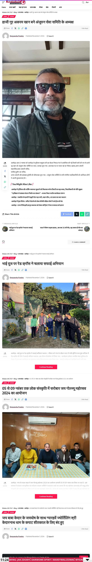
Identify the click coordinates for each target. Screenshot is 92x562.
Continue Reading (46, 367)
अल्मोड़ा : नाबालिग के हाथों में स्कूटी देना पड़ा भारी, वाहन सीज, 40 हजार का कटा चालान (38, 197)
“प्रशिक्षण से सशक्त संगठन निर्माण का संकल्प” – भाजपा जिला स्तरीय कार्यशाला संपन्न (38, 193)
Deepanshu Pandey (17, 36)
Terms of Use (44, 557)
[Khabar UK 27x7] (16, 2)
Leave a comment (79, 242)
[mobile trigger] (4, 2)
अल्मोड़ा (5, 16)
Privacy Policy (32, 557)
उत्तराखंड (12, 16)
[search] (83, 2)
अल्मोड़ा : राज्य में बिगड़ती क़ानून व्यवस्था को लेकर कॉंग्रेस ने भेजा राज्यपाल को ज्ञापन (37, 205)
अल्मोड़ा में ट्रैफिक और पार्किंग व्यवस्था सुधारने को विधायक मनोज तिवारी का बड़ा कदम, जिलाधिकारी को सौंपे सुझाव (46, 189)
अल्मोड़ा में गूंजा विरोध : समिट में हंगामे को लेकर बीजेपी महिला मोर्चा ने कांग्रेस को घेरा (37, 201)
